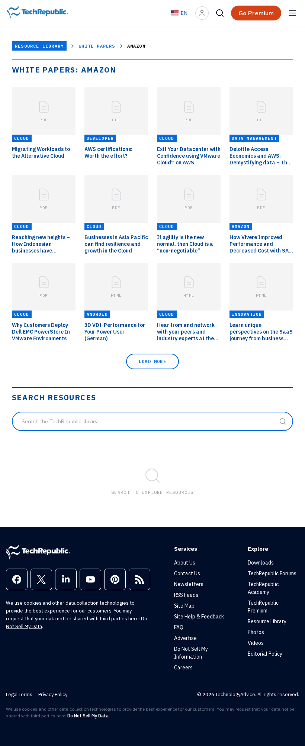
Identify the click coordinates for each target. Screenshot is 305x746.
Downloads (261, 562)
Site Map (184, 605)
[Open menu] (292, 13)
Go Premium (256, 13)
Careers (183, 667)
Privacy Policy (52, 694)
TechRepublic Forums (272, 573)
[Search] (220, 13)
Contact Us (187, 573)
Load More (152, 361)
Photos (256, 632)
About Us (184, 562)
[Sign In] (202, 13)
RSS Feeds (186, 595)
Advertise (185, 638)
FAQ (178, 627)
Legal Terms (19, 694)
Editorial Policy (265, 653)
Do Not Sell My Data (88, 715)
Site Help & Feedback (199, 616)
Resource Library (39, 46)
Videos (256, 643)
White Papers (96, 46)
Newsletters (188, 584)
